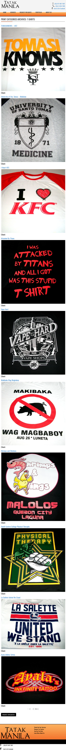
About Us (49, 12)
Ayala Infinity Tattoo (8, 654)
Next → (36, 709)
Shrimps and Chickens (8, 450)
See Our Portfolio (38, 731)
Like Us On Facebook (59, 8)
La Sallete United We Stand (10, 597)
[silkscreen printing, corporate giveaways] (10, 7)
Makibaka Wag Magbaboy (10, 380)
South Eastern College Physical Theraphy (15, 526)
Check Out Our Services (40, 727)
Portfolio (39, 12)
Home (4, 12)
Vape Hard (4, 309)
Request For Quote (26, 12)
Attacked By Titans (7, 238)
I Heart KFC (5, 167)
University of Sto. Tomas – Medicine (13, 96)
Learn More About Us (39, 733)
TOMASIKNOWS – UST (9, 25)
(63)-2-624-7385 (60, 6)
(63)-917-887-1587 (60, 4)
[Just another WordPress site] (16, 739)
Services (13, 12)
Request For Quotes (39, 729)
